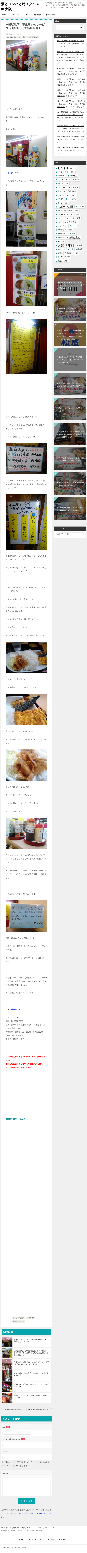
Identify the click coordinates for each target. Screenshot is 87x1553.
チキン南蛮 (74, 210)
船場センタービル (18, 1322)
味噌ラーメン (62, 234)
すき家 (77, 179)
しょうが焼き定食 (18, 1318)
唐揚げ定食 (74, 237)
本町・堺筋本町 (33, 37)
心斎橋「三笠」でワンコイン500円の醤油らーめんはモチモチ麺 (31, 1396)
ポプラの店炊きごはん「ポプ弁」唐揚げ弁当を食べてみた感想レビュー (70, 459)
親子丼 (60, 257)
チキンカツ (81, 206)
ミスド (74, 226)
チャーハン (76, 214)
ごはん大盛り (61, 175)
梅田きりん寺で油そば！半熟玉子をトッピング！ (70, 409)
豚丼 (68, 257)
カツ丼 (60, 199)
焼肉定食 (60, 253)
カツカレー (72, 195)
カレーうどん (72, 199)
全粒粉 (69, 230)
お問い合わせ (51, 15)
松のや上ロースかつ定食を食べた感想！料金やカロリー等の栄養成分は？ (70, 509)
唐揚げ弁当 (61, 241)
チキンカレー (62, 210)
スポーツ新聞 (66, 206)
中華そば (60, 229)
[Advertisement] (26, 90)
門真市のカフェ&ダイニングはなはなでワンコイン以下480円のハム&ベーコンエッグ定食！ (31, 1363)
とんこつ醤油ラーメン (64, 187)
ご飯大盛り (73, 176)
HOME (4, 15)
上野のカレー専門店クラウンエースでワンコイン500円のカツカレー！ (31, 1385)
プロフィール (16, 15)
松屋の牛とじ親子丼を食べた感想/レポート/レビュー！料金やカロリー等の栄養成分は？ (71, 71)
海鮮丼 (81, 249)
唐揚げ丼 (61, 237)
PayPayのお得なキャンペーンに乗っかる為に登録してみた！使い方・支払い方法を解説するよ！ (70, 285)
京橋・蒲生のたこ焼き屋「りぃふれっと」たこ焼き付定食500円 (31, 1374)
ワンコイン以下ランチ (13, 37)
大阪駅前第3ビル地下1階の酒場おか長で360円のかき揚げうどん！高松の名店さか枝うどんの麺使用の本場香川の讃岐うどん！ (31, 1353)
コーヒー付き (63, 203)
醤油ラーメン (63, 261)
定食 (24, 37)
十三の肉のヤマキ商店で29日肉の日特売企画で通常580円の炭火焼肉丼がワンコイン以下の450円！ (70, 434)
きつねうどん (71, 172)
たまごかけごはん (63, 183)
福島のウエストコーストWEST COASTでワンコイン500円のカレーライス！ (30, 1341)
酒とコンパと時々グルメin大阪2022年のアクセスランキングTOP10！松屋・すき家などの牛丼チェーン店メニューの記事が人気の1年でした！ (70, 335)
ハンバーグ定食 (74, 218)
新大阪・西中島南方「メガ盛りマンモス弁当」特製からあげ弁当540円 (70, 384)
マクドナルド (72, 222)
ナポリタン (61, 218)
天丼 (80, 245)
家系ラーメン (61, 249)
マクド (60, 222)
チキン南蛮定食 (63, 214)
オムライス (61, 195)
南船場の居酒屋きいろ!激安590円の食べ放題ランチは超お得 (70, 484)
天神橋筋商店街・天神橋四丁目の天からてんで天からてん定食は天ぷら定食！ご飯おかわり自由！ (70, 115)
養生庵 (10, 173)
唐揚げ (74, 233)
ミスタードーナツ (63, 226)
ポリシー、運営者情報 (33, 15)
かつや (60, 172)
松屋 (71, 249)
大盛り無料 (30, 1318)
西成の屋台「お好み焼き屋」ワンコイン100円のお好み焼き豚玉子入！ (70, 310)
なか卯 (77, 187)
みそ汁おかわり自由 (67, 191)
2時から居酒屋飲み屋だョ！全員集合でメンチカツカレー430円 (40, 1409)
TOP (17, 1528)
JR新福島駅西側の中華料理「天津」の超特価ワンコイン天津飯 (15, 1409)
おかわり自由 (67, 168)
